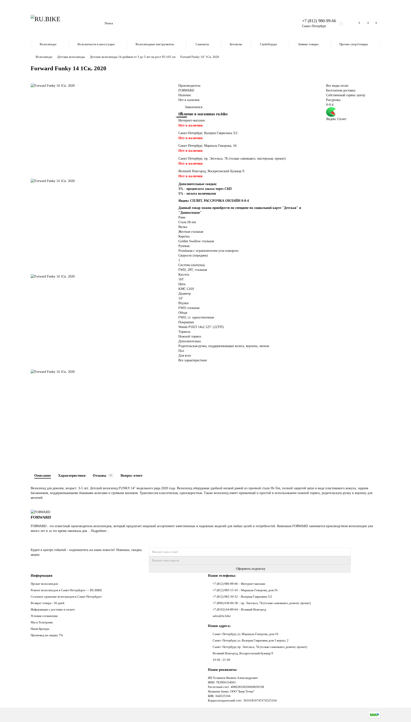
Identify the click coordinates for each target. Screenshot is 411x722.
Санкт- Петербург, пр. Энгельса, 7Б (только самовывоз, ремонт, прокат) (260, 647)
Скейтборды (268, 44)
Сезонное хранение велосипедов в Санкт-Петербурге (66, 596)
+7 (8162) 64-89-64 (225, 609)
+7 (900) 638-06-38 (225, 603)
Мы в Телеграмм (42, 622)
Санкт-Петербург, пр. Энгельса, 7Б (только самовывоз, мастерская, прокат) (232, 158)
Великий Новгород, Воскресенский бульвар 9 (243, 653)
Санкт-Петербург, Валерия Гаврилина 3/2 (207, 133)
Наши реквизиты (222, 669)
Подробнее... (100, 531)
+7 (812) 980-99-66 (319, 20)
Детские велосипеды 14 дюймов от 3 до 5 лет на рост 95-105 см (132, 57)
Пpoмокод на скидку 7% (47, 635)
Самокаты (202, 44)
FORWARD (186, 90)
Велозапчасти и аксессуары (96, 44)
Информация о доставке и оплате (53, 609)
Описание (42, 475)
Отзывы (102, 475)
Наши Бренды (40, 629)
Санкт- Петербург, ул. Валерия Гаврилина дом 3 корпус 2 (251, 640)
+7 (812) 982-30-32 (225, 596)
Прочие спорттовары (353, 44)
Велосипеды (48, 44)
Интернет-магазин (191, 120)
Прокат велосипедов (44, 584)
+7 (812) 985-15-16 (225, 590)
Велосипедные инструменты (155, 44)
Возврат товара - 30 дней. (48, 603)
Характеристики (72, 475)
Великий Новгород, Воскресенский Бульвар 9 (211, 171)
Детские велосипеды (71, 57)
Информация (41, 575)
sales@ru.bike (222, 616)
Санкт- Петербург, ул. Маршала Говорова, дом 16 (245, 634)
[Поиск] (285, 23)
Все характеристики (192, 360)
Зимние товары (308, 44)
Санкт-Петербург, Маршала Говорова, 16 (207, 145)
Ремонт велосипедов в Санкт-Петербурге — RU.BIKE (66, 590)
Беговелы (236, 44)
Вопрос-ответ (131, 475)
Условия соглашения (44, 616)
